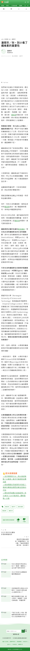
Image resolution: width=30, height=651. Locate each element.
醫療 (20, 5)
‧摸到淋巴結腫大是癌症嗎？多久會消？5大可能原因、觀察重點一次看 (14, 495)
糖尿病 (17, 220)
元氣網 (6, 39)
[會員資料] (25, 2)
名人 (10, 39)
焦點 (2, 5)
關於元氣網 (5, 641)
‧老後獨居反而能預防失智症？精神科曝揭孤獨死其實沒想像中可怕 (14, 487)
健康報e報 (16, 634)
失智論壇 (14, 5)
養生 (7, 5)
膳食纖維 (21, 229)
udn (2, 39)
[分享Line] (11, 9)
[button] (27, 5)
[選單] (28, 2)
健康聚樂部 (12, 641)
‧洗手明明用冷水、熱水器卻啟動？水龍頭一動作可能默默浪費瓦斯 (14, 479)
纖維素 (13, 115)
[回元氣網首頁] (6, 2)
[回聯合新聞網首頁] (2, 2)
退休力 (9, 644)
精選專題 (19, 641)
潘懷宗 (13, 506)
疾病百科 (25, 641)
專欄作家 (20, 644)
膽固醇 (7, 206)
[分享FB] (4, 9)
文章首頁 (14, 644)
